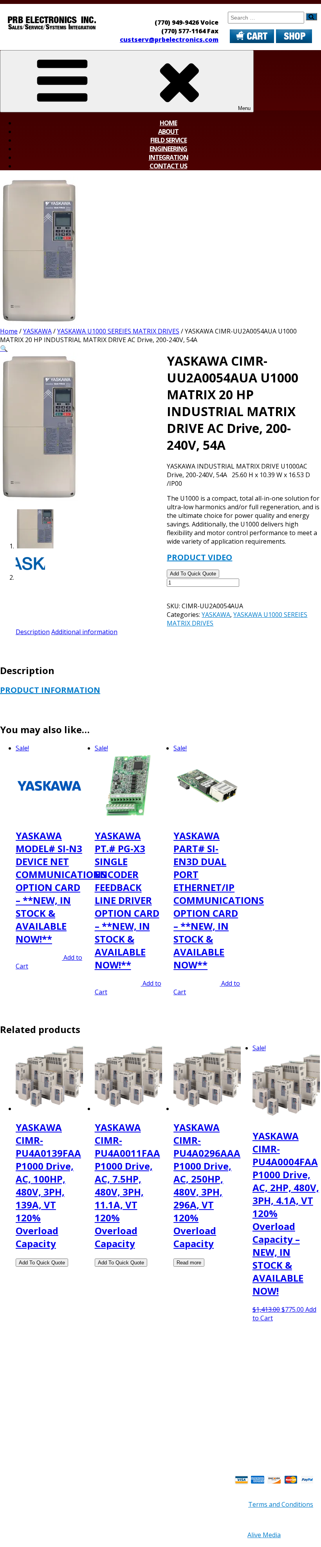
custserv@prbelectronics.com (169, 39)
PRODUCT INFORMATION (50, 690)
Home (168, 123)
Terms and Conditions (280, 1504)
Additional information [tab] (84, 631)
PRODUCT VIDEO (199, 557)
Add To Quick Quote (193, 574)
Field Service (168, 140)
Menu (244, 108)
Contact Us (168, 166)
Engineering (168, 148)
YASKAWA (37, 331)
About (168, 131)
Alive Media (264, 1535)
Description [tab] (33, 631)
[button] (4, 348)
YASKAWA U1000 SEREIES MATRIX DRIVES (118, 331)
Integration (168, 157)
